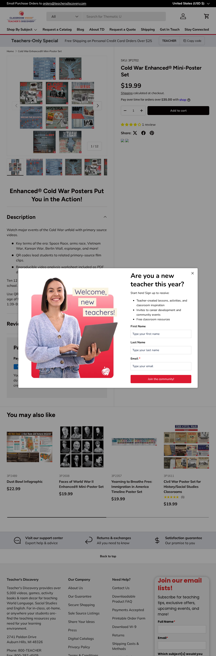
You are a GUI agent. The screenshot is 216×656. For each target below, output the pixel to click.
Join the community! (161, 379)
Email (135, 359)
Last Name (138, 342)
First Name (138, 326)
